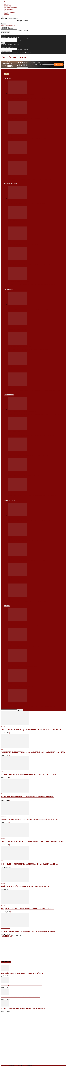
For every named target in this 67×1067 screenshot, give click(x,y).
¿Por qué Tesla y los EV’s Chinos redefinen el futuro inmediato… (28, 455)
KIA (1, 793)
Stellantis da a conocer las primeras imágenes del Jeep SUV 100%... (29, 774)
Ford (2, 749)
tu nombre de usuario (22, 20)
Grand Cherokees (5, 928)
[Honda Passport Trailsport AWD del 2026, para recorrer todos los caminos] (17, 279)
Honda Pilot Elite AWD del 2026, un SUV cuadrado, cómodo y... (20, 997)
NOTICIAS (7, 6)
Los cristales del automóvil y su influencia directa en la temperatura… (31, 435)
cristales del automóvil (14, 431)
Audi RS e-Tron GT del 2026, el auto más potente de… (24, 224)
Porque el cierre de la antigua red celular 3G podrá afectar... (27, 909)
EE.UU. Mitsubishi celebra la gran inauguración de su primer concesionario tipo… (34, 390)
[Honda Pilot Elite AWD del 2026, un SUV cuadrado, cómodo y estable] (17, 133)
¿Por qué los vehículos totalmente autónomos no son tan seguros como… (32, 496)
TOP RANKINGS (9, 12)
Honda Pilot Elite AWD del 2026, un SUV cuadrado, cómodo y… (27, 138)
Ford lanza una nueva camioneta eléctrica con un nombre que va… (29, 350)
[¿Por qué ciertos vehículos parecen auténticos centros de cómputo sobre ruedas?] (17, 409)
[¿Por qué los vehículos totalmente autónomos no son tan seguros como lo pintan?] (17, 490)
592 (3, 936)
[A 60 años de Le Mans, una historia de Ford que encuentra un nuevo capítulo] (17, 324)
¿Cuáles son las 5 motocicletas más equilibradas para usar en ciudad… (30, 159)
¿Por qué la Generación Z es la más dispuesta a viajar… (25, 475)
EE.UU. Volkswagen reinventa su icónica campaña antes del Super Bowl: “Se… (32, 626)
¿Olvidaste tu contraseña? (8, 25)
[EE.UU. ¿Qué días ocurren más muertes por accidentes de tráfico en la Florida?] (17, 93)
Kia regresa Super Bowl (14, 662)
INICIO (6, 4)
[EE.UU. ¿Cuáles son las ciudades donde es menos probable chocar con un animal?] (17, 174)
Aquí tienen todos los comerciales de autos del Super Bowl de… (28, 646)
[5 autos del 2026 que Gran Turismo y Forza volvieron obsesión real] (17, 576)
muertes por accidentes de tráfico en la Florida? (21, 94)
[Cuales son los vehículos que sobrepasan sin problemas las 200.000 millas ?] (15, 725)
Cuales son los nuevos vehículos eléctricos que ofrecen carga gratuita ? (32, 842)
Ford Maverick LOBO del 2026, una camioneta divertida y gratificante (29, 264)
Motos (9, 155)
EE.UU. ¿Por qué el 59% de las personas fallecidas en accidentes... (21, 985)
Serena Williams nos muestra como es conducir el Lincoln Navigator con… (32, 707)
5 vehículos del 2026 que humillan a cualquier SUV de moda (26, 540)
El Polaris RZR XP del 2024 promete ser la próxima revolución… (27, 686)
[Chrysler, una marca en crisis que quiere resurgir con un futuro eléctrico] (15, 814)
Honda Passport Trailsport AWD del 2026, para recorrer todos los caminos (32, 285)
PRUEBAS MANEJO (10, 7)
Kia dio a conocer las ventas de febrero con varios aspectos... (27, 797)
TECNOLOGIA (8, 10)
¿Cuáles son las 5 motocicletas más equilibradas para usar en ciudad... (23, 1009)
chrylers (3, 816)
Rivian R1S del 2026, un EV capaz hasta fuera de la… (23, 244)
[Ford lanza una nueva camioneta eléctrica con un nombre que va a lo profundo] (17, 344)
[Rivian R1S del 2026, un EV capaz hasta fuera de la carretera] (17, 239)
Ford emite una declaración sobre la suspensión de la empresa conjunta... (33, 752)
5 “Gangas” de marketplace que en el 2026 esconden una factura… (28, 561)
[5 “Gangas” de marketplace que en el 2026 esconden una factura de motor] (17, 555)
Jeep (2, 771)
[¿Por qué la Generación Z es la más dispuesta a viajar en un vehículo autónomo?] (17, 470)
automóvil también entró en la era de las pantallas (22, 411)
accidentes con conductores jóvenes (18, 115)
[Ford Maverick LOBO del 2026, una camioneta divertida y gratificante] (17, 259)
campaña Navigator (13, 703)
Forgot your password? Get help (9, 44)
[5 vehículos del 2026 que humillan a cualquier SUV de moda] (17, 535)
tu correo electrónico (22, 30)
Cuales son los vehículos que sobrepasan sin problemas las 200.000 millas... (33, 730)
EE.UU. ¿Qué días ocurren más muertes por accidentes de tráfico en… (29, 98)
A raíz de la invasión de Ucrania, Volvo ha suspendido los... (26, 886)
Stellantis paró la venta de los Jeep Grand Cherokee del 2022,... (28, 931)
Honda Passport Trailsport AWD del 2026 (18, 281)
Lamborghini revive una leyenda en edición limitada (24, 370)
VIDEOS (6, 14)
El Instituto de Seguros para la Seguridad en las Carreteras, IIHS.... (29, 864)
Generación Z (11, 472)
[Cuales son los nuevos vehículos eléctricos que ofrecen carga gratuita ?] (15, 837)
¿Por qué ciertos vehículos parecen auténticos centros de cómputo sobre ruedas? (34, 415)
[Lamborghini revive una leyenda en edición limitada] (17, 365)
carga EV (3, 838)
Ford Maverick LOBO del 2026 (15, 261)
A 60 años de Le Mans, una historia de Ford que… (23, 329)
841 (11, 936)
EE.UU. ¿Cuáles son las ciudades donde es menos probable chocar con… (30, 179)
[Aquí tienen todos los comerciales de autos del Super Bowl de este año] (17, 641)
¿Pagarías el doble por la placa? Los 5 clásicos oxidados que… (28, 601)
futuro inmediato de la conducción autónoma (20, 451)
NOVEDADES (8, 9)
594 (8, 936)
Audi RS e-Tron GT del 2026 (14, 220)
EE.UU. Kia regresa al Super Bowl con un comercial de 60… (26, 666)
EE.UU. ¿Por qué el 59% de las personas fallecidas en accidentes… (28, 118)
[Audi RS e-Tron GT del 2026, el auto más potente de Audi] (17, 219)
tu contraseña (20, 22)
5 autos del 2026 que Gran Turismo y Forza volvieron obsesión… (28, 581)
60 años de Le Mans (13, 326)
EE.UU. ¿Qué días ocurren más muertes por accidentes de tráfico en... (22, 973)
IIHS (2, 860)
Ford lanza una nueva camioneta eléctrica (19, 346)
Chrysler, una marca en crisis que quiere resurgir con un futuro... (29, 819)
